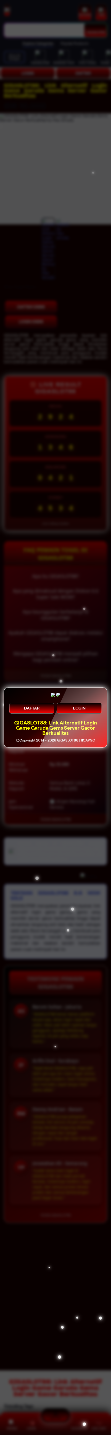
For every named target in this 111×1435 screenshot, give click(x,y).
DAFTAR (31, 708)
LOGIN (79, 708)
